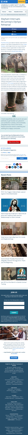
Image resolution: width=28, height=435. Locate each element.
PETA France (13, 415)
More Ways (14, 410)
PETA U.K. (7, 415)
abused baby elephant (17, 51)
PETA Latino (18, 419)
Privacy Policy (10, 431)
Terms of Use (17, 431)
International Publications (17, 384)
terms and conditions (13, 317)
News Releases (16, 396)
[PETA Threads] (21, 167)
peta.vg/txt (21, 154)
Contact (7, 428)
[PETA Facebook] (14, 164)
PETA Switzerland (18, 416)
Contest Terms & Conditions (16, 428)
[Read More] (14, 343)
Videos (10, 11)
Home (2, 14)
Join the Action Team (11, 390)
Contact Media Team (19, 398)
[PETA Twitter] (17, 164)
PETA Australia (14, 418)
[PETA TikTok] (15, 167)
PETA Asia (20, 418)
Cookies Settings (19, 433)
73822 (8, 152)
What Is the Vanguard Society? (17, 407)
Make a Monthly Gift (9, 404)
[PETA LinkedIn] (12, 167)
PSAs (21, 396)
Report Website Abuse (10, 433)
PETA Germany (19, 415)
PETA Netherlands (9, 416)
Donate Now (9, 403)
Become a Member (17, 403)
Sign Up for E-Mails (9, 382)
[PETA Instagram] (20, 164)
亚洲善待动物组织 (11, 419)
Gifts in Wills (7, 407)
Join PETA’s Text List (18, 382)
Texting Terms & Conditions (16, 430)
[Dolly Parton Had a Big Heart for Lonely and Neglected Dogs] (14, 232)
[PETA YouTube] (7, 167)
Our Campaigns (17, 389)
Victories (8, 381)
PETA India (10, 83)
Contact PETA (8, 384)
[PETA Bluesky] (18, 167)
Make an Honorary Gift (10, 406)
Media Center (8, 396)
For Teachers (14, 392)
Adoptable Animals (18, 11)
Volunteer (13, 381)
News (5, 14)
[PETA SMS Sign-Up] (10, 167)
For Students (18, 390)
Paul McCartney (5, 42)
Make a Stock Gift (19, 406)
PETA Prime (19, 381)
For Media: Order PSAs (9, 398)
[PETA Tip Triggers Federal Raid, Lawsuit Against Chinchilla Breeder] (14, 187)
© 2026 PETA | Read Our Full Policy (11, 427)
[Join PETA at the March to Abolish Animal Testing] (14, 277)
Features (4, 11)
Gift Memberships (18, 409)
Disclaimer (8, 430)
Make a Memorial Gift (18, 404)
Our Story (12, 378)
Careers (16, 378)
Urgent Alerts (10, 389)
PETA (4, 152)
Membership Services (9, 409)
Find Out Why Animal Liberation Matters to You (14, 379)
